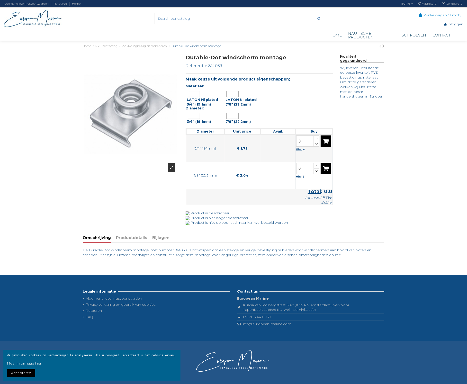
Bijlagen (161, 237)
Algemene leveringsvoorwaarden (26, 3)
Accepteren (21, 373)
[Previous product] (380, 46)
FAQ (89, 317)
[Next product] (383, 46)
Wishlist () (429, 3)
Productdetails (131, 237)
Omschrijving (97, 237)
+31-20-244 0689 (256, 317)
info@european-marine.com (266, 324)
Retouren (61, 3)
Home (76, 3)
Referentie (196, 65)
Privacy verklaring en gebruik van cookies (120, 304)
